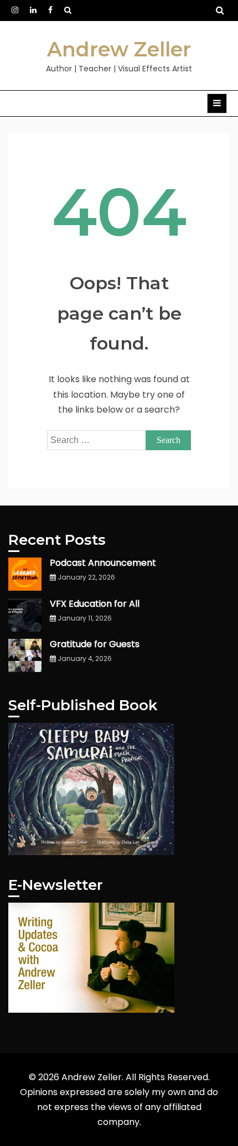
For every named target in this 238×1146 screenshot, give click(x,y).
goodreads (68, 10)
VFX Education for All (94, 603)
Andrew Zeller (119, 49)
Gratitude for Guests (94, 644)
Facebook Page (50, 10)
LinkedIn (33, 10)
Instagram (15, 10)
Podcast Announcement (103, 562)
